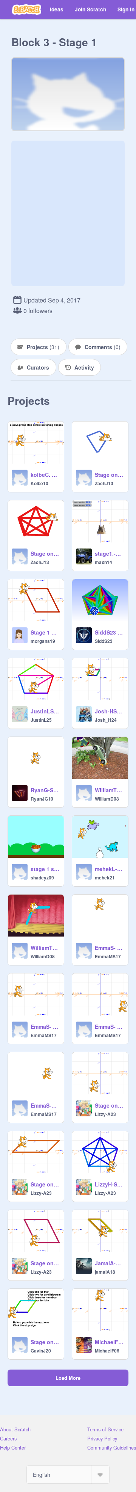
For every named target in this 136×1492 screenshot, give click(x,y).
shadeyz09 (42, 877)
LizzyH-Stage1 (109, 1184)
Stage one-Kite (109, 474)
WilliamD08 (107, 798)
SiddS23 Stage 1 (109, 632)
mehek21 (105, 877)
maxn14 (103, 562)
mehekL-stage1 (109, 869)
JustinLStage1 (45, 711)
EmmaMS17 (108, 956)
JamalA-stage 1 (109, 1263)
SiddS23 (104, 641)
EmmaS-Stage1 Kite (45, 1105)
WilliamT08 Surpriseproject (109, 790)
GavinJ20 (41, 1350)
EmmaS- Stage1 (45, 1026)
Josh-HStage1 (109, 711)
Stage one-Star (45, 553)
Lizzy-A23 (105, 1114)
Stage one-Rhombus (45, 1263)
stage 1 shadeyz (45, 869)
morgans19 (43, 641)
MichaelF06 (107, 1350)
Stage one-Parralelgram (45, 1184)
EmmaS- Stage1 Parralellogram (109, 947)
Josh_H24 (106, 719)
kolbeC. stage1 (45, 474)
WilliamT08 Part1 (45, 947)
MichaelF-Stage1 (109, 1342)
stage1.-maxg (109, 553)
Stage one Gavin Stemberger (45, 1342)
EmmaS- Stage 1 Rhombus (109, 1026)
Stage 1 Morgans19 (45, 632)
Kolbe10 (39, 483)
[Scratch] (26, 9)
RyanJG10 (42, 798)
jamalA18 (105, 1271)
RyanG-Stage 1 (45, 790)
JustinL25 (41, 719)
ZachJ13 (104, 483)
